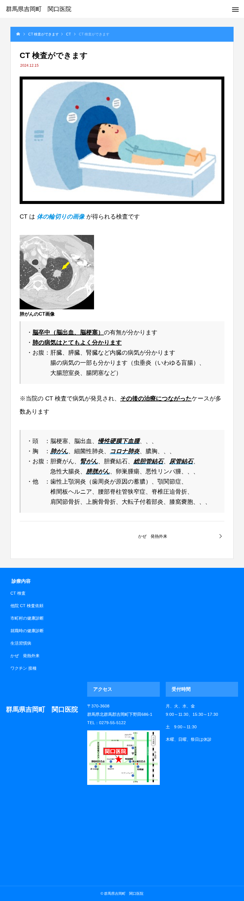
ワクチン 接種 (23, 668)
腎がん (89, 461)
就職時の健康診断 (27, 630)
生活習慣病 (20, 643)
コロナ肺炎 (125, 451)
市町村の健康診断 (27, 618)
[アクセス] (123, 783)
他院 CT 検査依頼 (26, 605)
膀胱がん (98, 471)
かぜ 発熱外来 (25, 655)
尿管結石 (181, 461)
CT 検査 (18, 593)
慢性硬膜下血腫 (119, 441)
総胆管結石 (148, 461)
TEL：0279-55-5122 (106, 722)
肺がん (59, 451)
